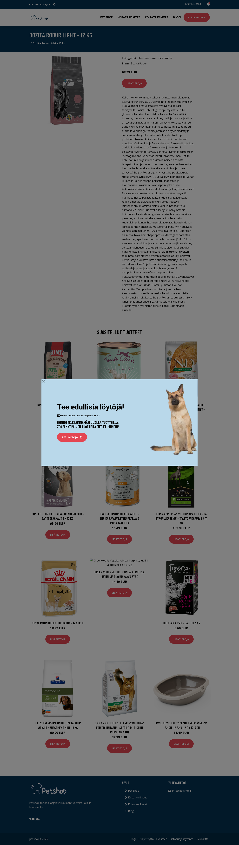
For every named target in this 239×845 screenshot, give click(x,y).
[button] (72, 437)
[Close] (43, 381)
